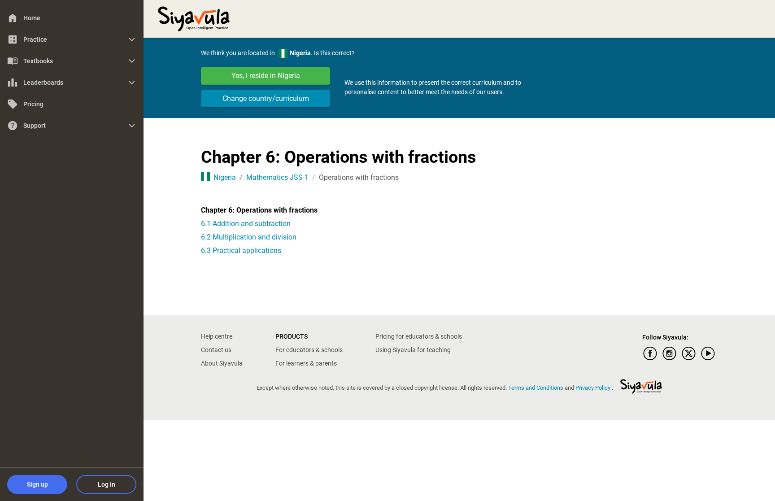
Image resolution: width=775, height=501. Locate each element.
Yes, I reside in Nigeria (265, 75)
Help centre (216, 336)
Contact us (216, 349)
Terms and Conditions (536, 387)
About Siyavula (222, 363)
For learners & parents (306, 363)
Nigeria (224, 177)
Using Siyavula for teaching (413, 349)
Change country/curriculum (265, 98)
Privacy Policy (593, 387)
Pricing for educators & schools (418, 336)
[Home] (194, 18)
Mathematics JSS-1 (277, 177)
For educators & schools (309, 349)
